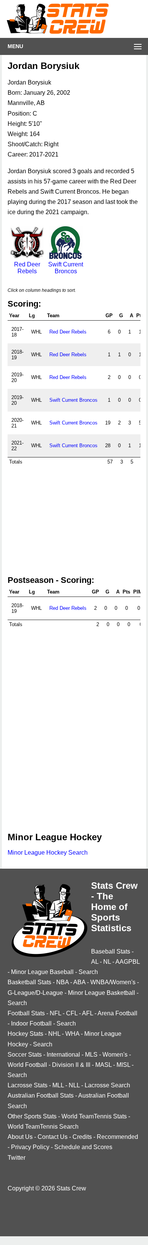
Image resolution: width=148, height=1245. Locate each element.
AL (94, 961)
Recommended (117, 1137)
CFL (71, 1013)
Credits (82, 1137)
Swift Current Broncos (65, 267)
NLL (74, 1085)
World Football (27, 1065)
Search (88, 972)
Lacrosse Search (107, 1085)
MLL (58, 1085)
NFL (55, 1013)
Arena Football (117, 1013)
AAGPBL (127, 961)
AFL (87, 1013)
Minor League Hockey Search (48, 852)
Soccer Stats (25, 1054)
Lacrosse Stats (27, 1085)
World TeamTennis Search (43, 1126)
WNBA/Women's (112, 982)
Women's (115, 1054)
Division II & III (71, 1065)
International (63, 1054)
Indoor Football (31, 1023)
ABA (79, 982)
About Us (20, 1137)
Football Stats (26, 1013)
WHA (72, 1033)
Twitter (16, 1157)
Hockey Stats (25, 1033)
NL (107, 961)
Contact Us (53, 1137)
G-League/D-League (35, 993)
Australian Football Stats (41, 1095)
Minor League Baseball (42, 972)
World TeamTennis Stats (94, 1116)
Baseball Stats (110, 951)
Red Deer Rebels (27, 267)
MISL (123, 1065)
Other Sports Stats (32, 1116)
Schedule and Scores (83, 1147)
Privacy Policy (30, 1147)
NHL (54, 1033)
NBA (62, 982)
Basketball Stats (29, 982)
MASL (103, 1065)
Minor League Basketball (101, 993)
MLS (91, 1054)
